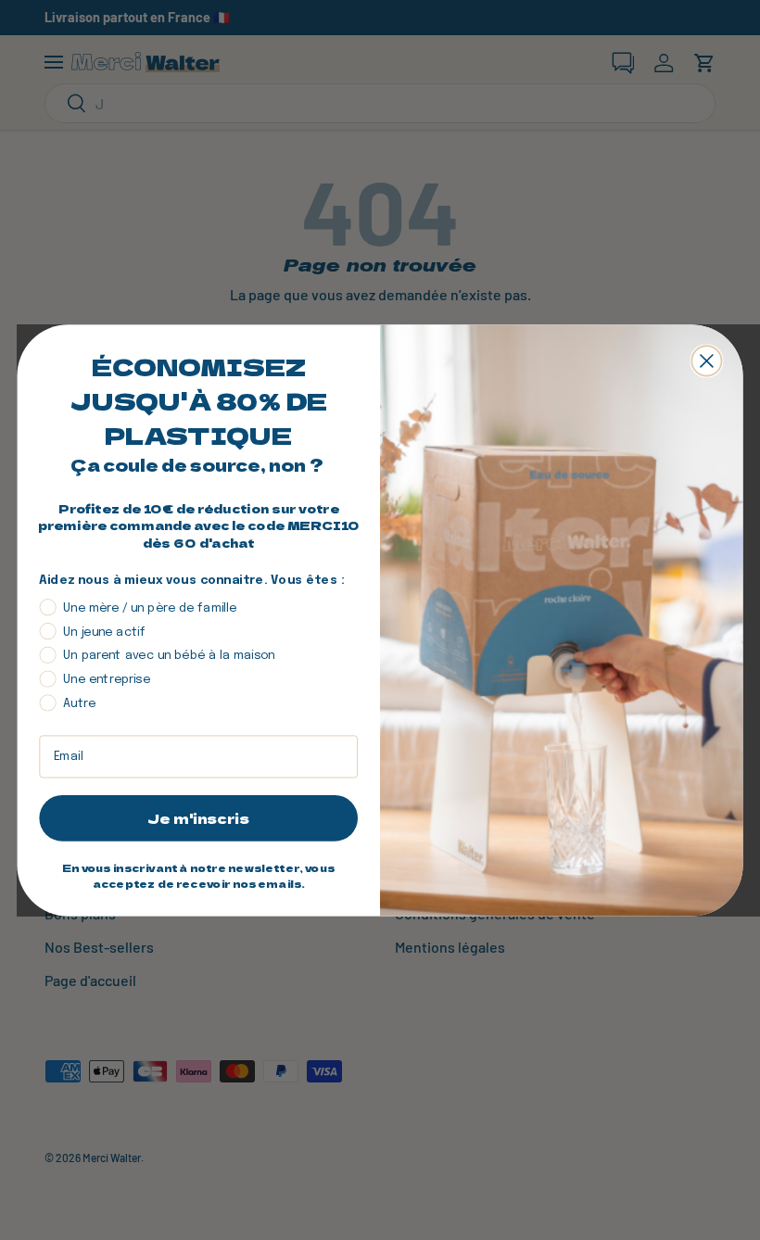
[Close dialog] (706, 360)
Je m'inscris (198, 817)
